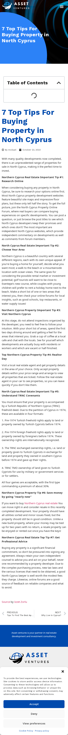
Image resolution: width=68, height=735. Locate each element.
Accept (34, 704)
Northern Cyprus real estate (41, 503)
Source (6, 601)
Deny (34, 713)
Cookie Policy (26, 731)
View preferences (34, 723)
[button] (63, 671)
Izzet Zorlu (20, 601)
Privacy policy (42, 731)
